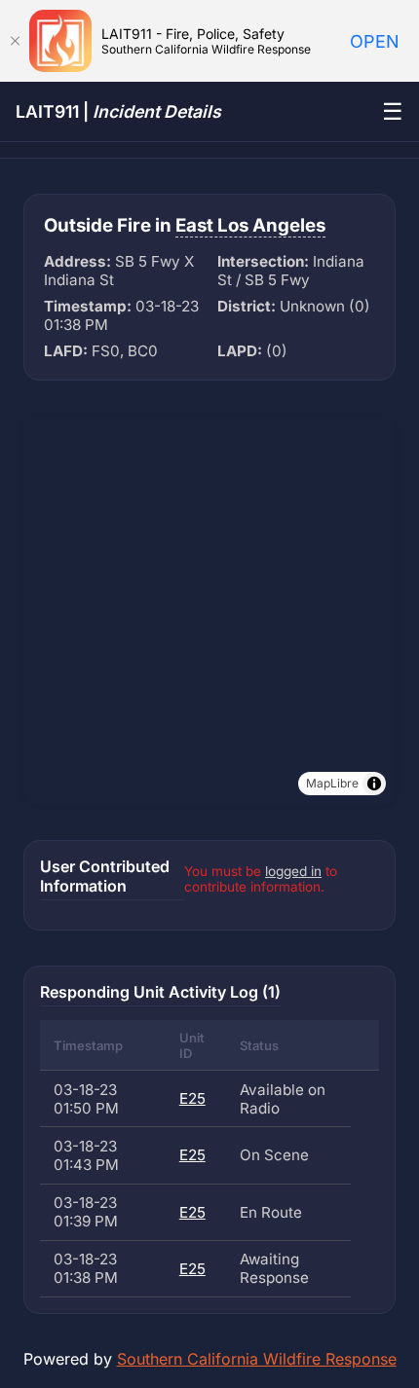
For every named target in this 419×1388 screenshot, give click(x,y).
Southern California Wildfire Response (257, 1359)
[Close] (14, 41)
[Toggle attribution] (374, 783)
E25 (192, 1098)
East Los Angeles (250, 225)
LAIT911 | (118, 111)
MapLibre (332, 783)
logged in (293, 871)
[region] (209, 610)
